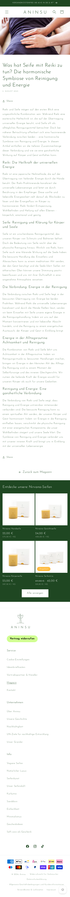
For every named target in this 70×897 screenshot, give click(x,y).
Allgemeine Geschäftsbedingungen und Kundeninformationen (36, 885)
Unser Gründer (15, 742)
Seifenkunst (13, 778)
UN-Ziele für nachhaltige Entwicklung (28, 734)
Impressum (51, 890)
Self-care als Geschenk (19, 832)
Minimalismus (14, 816)
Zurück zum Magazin (37, 472)
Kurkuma (11, 793)
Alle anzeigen (35, 593)
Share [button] (9, 101)
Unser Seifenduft (16, 786)
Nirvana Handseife (12, 529)
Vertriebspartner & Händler (22, 675)
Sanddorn (12, 801)
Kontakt (11, 690)
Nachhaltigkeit (15, 726)
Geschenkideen (15, 824)
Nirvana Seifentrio (44, 576)
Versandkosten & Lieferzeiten (30, 890)
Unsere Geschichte (17, 719)
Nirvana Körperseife (12, 576)
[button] (7, 12)
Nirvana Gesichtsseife (45, 529)
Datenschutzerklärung (36, 879)
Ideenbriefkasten (16, 667)
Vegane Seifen (15, 763)
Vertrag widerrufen (22, 638)
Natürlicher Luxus (16, 771)
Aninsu (23, 874)
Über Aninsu (13, 711)
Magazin (11, 682)
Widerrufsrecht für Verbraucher (44, 874)
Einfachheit (13, 809)
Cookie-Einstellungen (18, 659)
